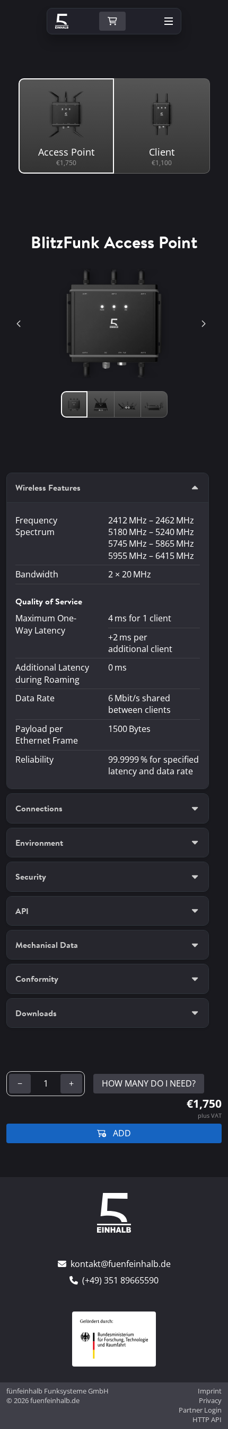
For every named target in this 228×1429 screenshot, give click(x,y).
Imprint (210, 1391)
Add (119, 1133)
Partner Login (200, 1410)
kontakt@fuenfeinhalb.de (118, 1264)
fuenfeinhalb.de (55, 1400)
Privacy (210, 1400)
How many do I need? (149, 1083)
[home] (64, 21)
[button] (112, 21)
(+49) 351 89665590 (118, 1280)
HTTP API (207, 1419)
